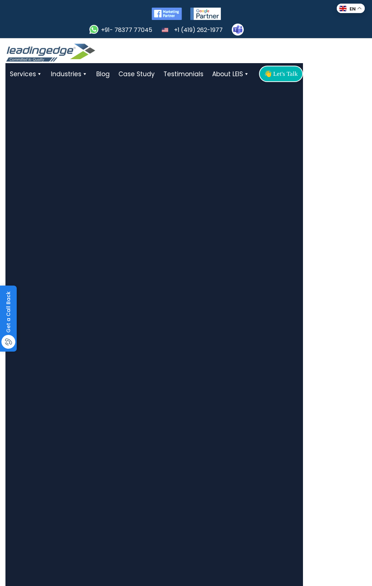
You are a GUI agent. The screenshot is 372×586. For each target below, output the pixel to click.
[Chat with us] (238, 30)
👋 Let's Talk (281, 73)
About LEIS (227, 74)
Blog (103, 74)
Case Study (136, 74)
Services (23, 74)
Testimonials (183, 74)
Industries (66, 74)
